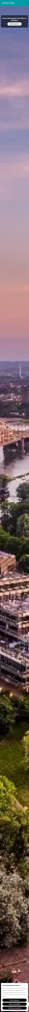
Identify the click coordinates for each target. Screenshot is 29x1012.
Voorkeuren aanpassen (14, 1008)
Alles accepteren (14, 1000)
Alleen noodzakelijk (14, 1004)
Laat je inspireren (14, 24)
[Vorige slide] (2, 510)
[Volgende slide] (27, 510)
